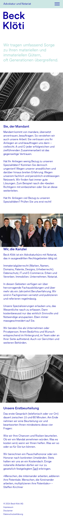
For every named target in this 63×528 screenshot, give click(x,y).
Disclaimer (8, 510)
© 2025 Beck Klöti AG (13, 503)
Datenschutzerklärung (13, 514)
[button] (57, 4)
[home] (14, 20)
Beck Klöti (9, 3)
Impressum (8, 507)
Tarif (35, 468)
